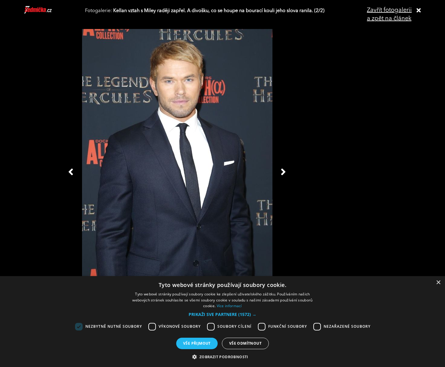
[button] (222, 314)
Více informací (229, 305)
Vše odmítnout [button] (245, 343)
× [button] (438, 282)
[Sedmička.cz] (45, 12)
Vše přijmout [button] (197, 343)
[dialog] (222, 321)
